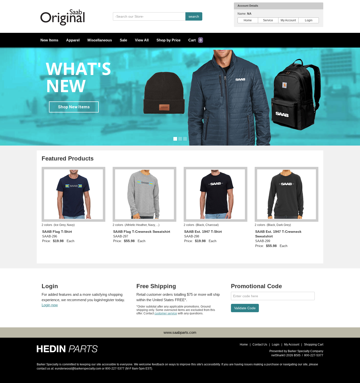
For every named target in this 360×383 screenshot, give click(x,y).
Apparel (73, 40)
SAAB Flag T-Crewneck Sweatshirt (141, 232)
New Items (49, 40)
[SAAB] (67, 347)
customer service (166, 313)
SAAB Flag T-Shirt (57, 232)
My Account (288, 20)
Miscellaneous (99, 40)
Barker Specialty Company (305, 351)
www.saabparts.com (180, 332)
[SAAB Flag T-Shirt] (73, 194)
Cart (195, 40)
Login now (50, 305)
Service (268, 20)
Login (308, 20)
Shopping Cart (313, 344)
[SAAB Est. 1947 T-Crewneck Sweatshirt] (286, 194)
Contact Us (259, 344)
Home (247, 20)
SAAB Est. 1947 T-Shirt (203, 232)
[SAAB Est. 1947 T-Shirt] (215, 194)
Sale (123, 40)
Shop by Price (168, 40)
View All (142, 40)
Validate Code (245, 308)
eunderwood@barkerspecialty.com (78, 368)
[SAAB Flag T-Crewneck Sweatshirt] (144, 194)
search (194, 16)
